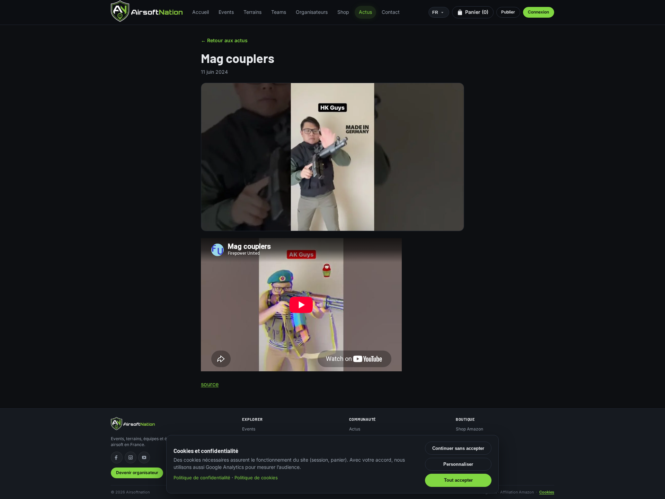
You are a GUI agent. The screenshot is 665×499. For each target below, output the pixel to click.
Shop (343, 12)
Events (226, 12)
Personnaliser (458, 464)
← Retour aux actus (224, 40)
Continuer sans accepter (458, 448)
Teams (278, 12)
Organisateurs (312, 12)
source (210, 384)
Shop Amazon (469, 429)
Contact (391, 12)
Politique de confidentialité (202, 477)
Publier (508, 12)
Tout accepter (458, 480)
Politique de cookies (256, 477)
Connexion (538, 12)
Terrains (252, 12)
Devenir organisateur (137, 472)
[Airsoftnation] (147, 11)
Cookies (546, 492)
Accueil (200, 12)
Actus (365, 12)
